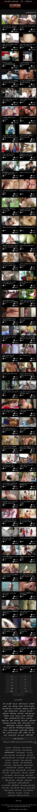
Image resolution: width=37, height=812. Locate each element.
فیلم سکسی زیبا (6, 785)
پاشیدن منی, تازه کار (29, 706)
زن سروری (17, 715)
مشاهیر (19, 723)
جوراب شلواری (5, 720)
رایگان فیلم (31, 730)
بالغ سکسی (31, 703)
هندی (33, 732)
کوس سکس (28, 767)
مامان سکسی (12, 727)
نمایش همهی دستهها (18, 738)
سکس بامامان (11, 792)
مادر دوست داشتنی (23, 703)
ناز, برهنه (15, 703)
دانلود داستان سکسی (11, 767)
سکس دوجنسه (28, 780)
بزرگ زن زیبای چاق (13, 710)
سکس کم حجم (7, 765)
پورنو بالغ (23, 787)
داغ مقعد (21, 706)
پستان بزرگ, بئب (17, 708)
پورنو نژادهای (13, 713)
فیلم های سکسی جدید (19, 777)
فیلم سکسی (15, 762)
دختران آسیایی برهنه (27, 747)
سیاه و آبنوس (28, 725)
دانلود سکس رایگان (10, 780)
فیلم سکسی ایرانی (30, 757)
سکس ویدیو (19, 792)
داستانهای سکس (18, 699)
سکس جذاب (29, 752)
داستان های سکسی (28, 765)
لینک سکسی (24, 772)
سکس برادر (26, 792)
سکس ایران (8, 747)
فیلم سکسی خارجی (28, 790)
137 (11, 691)
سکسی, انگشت (29, 735)
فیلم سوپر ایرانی (8, 775)
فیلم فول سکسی (12, 782)
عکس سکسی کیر (16, 750)
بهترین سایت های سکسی (8, 770)
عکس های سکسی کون (7, 777)
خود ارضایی (15, 706)
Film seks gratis (9, 752)
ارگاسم (20, 732)
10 (12, 688)
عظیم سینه (9, 703)
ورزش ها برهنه (14, 1)
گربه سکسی (32, 708)
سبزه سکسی (5, 713)
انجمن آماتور (29, 1)
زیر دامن (5, 730)
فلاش (11, 720)
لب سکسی (8, 750)
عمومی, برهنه (21, 735)
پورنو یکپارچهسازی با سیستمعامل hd (25, 727)
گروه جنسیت (17, 720)
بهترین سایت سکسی (19, 775)
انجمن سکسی (11, 795)
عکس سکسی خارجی (9, 755)
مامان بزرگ (30, 710)
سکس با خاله (5, 772)
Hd (22, 1)
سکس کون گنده (16, 747)
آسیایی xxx (7, 1)
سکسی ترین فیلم (30, 787)
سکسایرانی (32, 772)
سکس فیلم (8, 762)
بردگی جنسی (29, 718)
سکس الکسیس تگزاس (23, 782)
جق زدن (12, 715)
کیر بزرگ (5, 727)
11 (26, 691)
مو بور (5, 710)
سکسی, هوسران (12, 735)
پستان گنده (6, 715)
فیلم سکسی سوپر (20, 755)
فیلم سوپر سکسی (8, 790)
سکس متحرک (5, 787)
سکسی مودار (24, 720)
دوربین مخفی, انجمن (30, 713)
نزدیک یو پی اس (19, 725)
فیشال (6, 718)
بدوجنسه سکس (29, 775)
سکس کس (8, 760)
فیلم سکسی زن (20, 757)
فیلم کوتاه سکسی (31, 777)
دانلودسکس (21, 767)
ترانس (5, 735)
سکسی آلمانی (30, 715)
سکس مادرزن (15, 760)
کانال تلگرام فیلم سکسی (26, 762)
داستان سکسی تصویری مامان (27, 785)
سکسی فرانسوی (10, 725)
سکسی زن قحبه (26, 723)
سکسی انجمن (18, 790)
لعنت (4, 703)
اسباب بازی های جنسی (14, 718)
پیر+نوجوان (25, 708)
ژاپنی (9, 706)
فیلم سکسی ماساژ (27, 750)
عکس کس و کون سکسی (22, 795)
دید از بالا (23, 718)
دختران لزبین (21, 713)
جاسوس (5, 706)
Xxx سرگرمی (32, 720)
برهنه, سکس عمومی (7, 708)
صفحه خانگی (18, 800)
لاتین (29, 732)
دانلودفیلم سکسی (20, 752)
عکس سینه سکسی (15, 772)
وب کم (32, 723)
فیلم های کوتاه (15, 785)
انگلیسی (25, 732)
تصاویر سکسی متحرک (26, 760)
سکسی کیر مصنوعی (13, 730)
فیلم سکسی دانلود (14, 787)
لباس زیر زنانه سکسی (12, 732)
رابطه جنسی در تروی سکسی (9, 723)
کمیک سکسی (29, 755)
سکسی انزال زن (23, 730)
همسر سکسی (22, 710)
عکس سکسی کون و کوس (8, 757)
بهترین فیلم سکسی (17, 765)
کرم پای (23, 715)
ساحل (4, 732)
